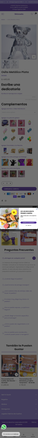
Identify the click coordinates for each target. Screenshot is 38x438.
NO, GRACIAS (28, 225)
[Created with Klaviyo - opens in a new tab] (19, 229)
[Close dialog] (37, 209)
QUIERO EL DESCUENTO (28, 222)
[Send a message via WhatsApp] (4, 427)
